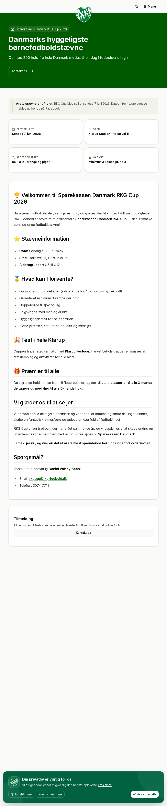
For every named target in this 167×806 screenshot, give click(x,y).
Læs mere (105, 785)
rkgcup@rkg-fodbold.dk (48, 479)
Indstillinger (23, 794)
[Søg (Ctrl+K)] (136, 6)
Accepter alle (147, 794)
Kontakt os (19, 71)
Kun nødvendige (50, 794)
